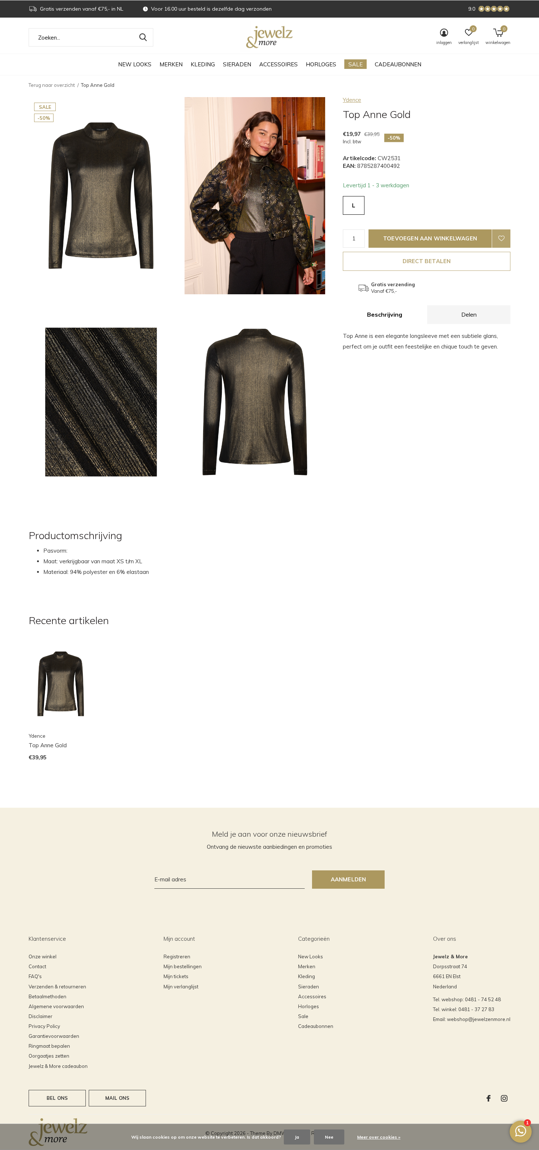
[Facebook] (489, 1098)
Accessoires (278, 64)
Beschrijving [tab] (384, 314)
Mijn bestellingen (183, 966)
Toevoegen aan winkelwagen (430, 238)
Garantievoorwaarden (54, 1036)
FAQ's (35, 976)
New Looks (134, 64)
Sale (355, 64)
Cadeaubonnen (398, 64)
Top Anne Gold (48, 745)
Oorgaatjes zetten (49, 1056)
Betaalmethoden (47, 996)
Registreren (177, 956)
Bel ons (57, 1098)
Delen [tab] (469, 314)
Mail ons (117, 1098)
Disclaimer (40, 1016)
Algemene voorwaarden (56, 1006)
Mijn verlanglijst (181, 986)
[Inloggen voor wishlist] (501, 238)
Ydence (352, 99)
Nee (329, 1137)
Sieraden (237, 64)
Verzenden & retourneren (57, 986)
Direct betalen (427, 261)
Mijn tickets (176, 976)
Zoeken (143, 37)
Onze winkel (42, 956)
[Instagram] (504, 1098)
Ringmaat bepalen (49, 1046)
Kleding (203, 64)
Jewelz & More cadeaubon (58, 1066)
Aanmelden (348, 879)
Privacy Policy (44, 1026)
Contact (37, 966)
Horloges (321, 64)
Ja (297, 1137)
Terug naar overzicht (52, 85)
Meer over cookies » (378, 1137)
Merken (171, 64)
